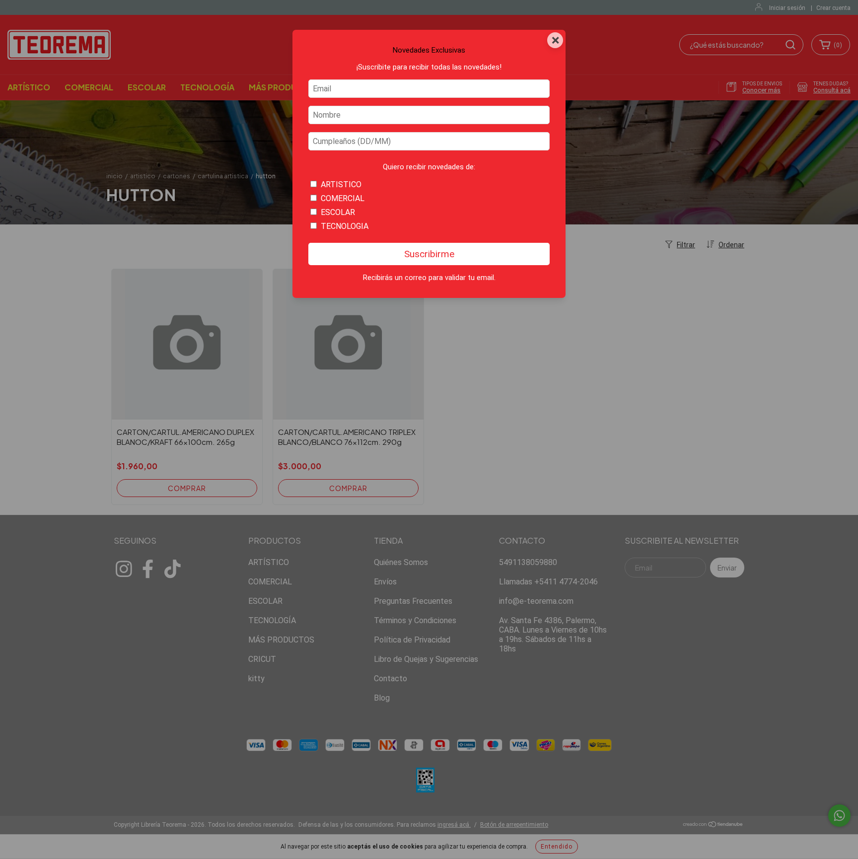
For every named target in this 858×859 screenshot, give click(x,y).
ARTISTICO (341, 184)
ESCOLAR (338, 212)
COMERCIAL (342, 198)
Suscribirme (429, 254)
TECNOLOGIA (344, 226)
